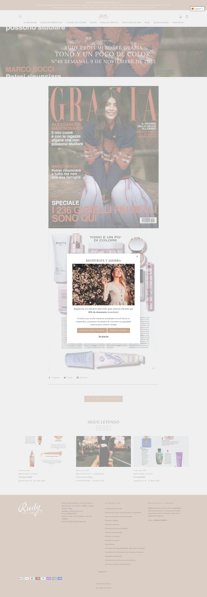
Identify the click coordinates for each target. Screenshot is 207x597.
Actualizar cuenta (92, 330)
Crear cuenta (118, 330)
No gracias (103, 336)
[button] (197, 9)
